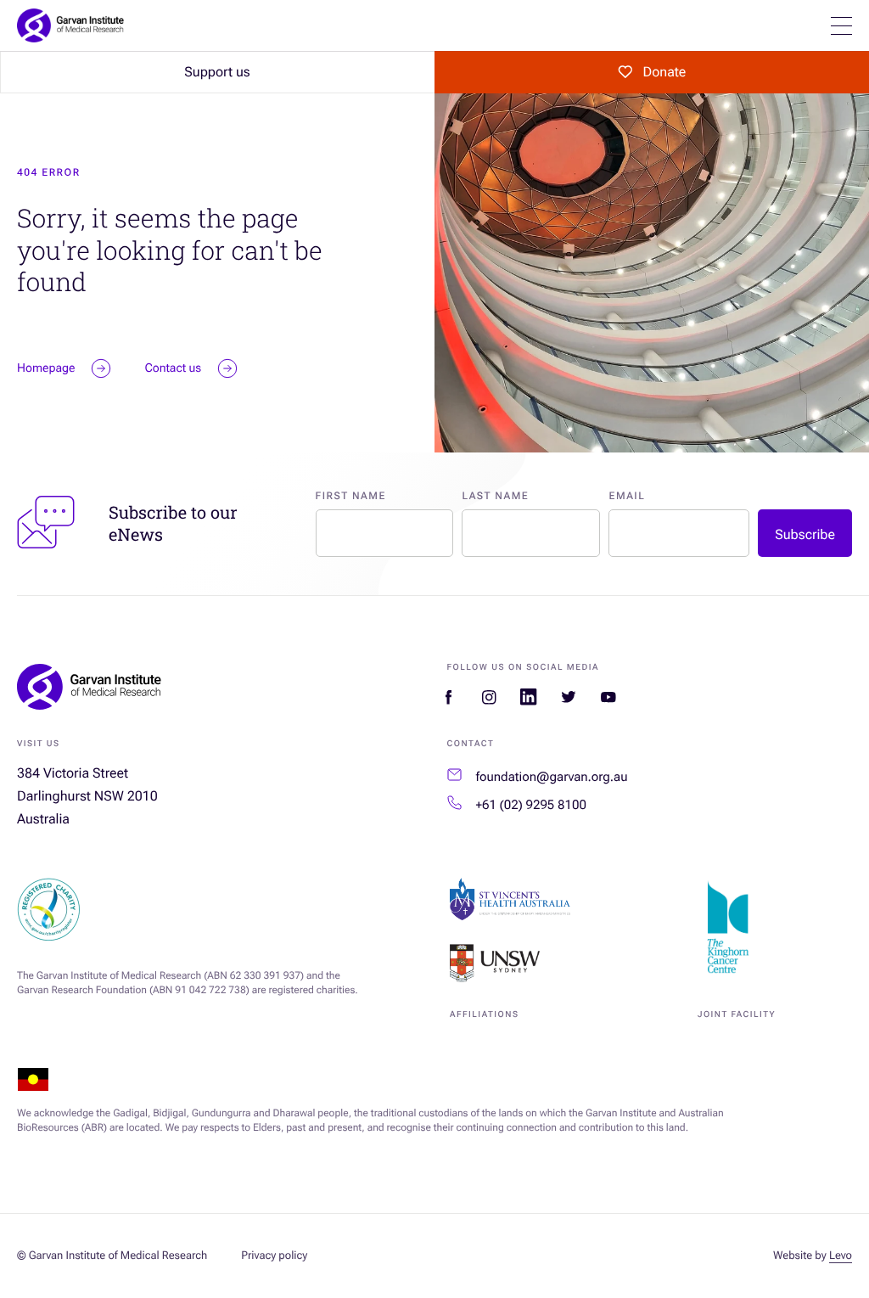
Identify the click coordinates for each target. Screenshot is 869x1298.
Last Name (495, 496)
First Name (351, 496)
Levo (840, 1256)
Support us (216, 72)
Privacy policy (274, 1256)
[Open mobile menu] (841, 26)
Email (626, 496)
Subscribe (805, 534)
